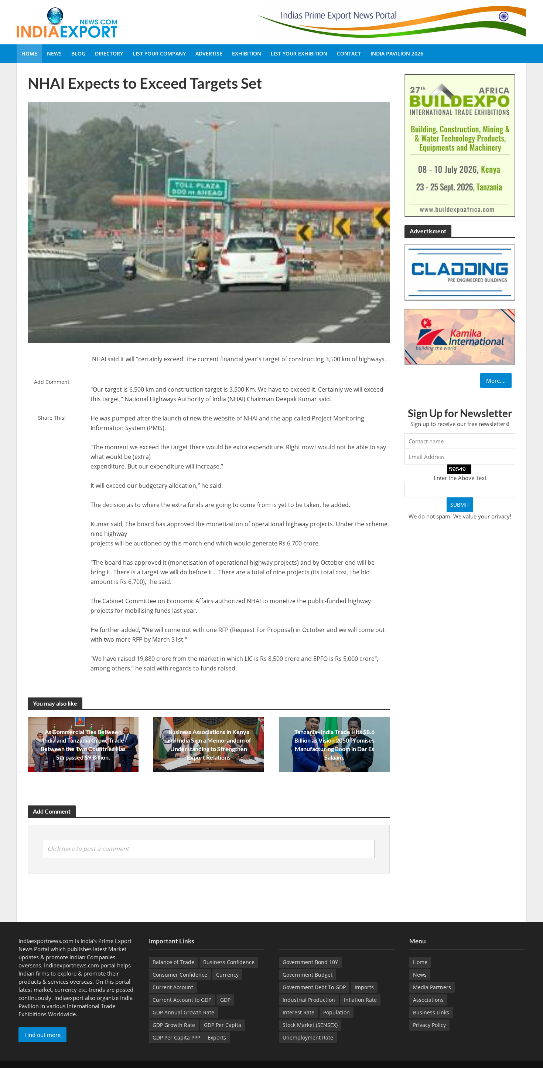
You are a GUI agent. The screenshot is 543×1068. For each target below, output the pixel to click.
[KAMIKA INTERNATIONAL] (459, 336)
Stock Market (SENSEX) (310, 1024)
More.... (496, 380)
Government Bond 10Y (310, 962)
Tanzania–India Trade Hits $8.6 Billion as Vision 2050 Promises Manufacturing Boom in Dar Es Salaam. (334, 744)
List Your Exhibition (299, 53)
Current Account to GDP (182, 999)
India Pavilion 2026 (396, 53)
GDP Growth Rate (174, 1024)
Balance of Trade (173, 962)
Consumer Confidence (180, 974)
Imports (364, 987)
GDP (225, 999)
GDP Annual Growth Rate (183, 1012)
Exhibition (246, 53)
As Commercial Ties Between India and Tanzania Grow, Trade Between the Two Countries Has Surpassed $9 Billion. (83, 744)
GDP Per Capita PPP (176, 1037)
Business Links (431, 1012)
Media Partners (432, 987)
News (54, 53)
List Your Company (159, 53)
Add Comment (51, 381)
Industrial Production (309, 999)
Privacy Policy (429, 1024)
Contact (349, 53)
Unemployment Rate (308, 1037)
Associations (428, 999)
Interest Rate (298, 1012)
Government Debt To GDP (314, 987)
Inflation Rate (360, 999)
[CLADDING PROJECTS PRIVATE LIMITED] (459, 272)
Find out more (42, 1034)
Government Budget (307, 974)
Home (29, 53)
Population (336, 1012)
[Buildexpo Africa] (459, 145)
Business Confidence (229, 962)
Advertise (208, 53)
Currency (227, 974)
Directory (109, 53)
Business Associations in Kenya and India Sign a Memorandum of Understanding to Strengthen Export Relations (208, 744)
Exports (217, 1037)
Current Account (173, 987)
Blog (78, 53)
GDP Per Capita (222, 1024)
